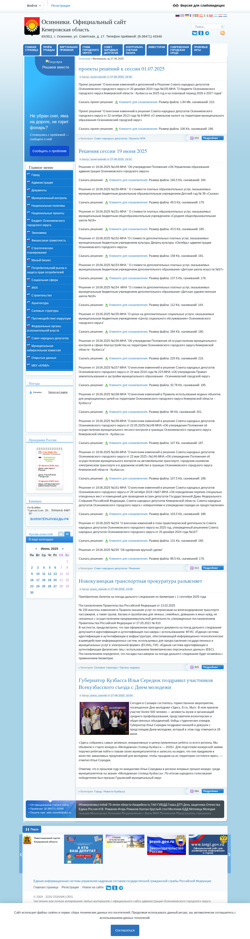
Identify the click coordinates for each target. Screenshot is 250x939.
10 (38, 573)
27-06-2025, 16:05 (121, 76)
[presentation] (21, 853)
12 (49, 573)
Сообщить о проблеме (49, 151)
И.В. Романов (107, 809)
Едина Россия (88, 809)
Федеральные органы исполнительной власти (44, 328)
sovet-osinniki (98, 76)
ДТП (180, 804)
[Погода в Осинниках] (48, 389)
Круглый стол (159, 809)
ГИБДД (162, 804)
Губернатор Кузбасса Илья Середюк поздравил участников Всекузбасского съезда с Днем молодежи (146, 683)
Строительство (41, 295)
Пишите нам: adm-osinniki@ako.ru (50, 812)
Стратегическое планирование (40, 250)
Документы (39, 190)
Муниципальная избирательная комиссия (44, 348)
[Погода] (35, 392)
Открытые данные (43, 357)
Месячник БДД (178, 809)
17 (38, 580)
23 (31, 586)
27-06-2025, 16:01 (121, 159)
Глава (172, 804)
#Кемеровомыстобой (93, 804)
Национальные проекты (47, 213)
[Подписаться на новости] (222, 34)
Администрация (42, 182)
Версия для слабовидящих (202, 5)
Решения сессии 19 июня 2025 (113, 150)
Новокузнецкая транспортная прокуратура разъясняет (140, 580)
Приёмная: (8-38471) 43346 (47, 808)
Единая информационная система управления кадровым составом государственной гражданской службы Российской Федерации (122, 881)
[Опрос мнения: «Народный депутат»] (42, 849)
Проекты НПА (137, 138)
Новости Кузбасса (114, 791)
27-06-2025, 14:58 (122, 589)
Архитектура (39, 303)
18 (43, 580)
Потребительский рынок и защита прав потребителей (47, 270)
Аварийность (141, 804)
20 (55, 580)
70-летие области (120, 804)
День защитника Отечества (201, 804)
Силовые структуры (106, 667)
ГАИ (153, 804)
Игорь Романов (128, 809)
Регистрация (60, 6)
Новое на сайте (93, 887)
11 (43, 573)
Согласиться (125, 930)
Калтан (144, 809)
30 (31, 592)
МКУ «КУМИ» (40, 365)
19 (49, 580)
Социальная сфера (44, 280)
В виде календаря (67, 533)
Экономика (38, 232)
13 (55, 573)
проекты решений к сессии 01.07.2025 (122, 68)
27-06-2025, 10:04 (122, 695)
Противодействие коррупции (51, 318)
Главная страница (45, 887)
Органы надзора (130, 667)
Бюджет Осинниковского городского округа (46, 223)
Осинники (84, 58)
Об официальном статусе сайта (49, 804)
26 (49, 586)
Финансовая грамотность (48, 240)
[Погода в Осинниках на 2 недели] (58, 392)
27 (55, 586)
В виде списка (61, 533)
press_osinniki (98, 589)
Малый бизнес (41, 260)
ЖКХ (34, 287)
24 (38, 586)
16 (31, 580)
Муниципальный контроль (49, 198)
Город (97, 791)
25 (43, 586)
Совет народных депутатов (110, 138)
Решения (134, 568)
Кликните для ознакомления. (138, 102)
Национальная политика (48, 205)
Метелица (195, 809)
